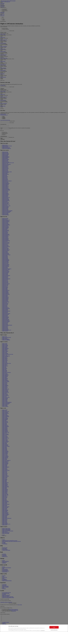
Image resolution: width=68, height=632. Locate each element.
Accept (54, 627)
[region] (34, 628)
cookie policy (43, 630)
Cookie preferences (54, 629)
